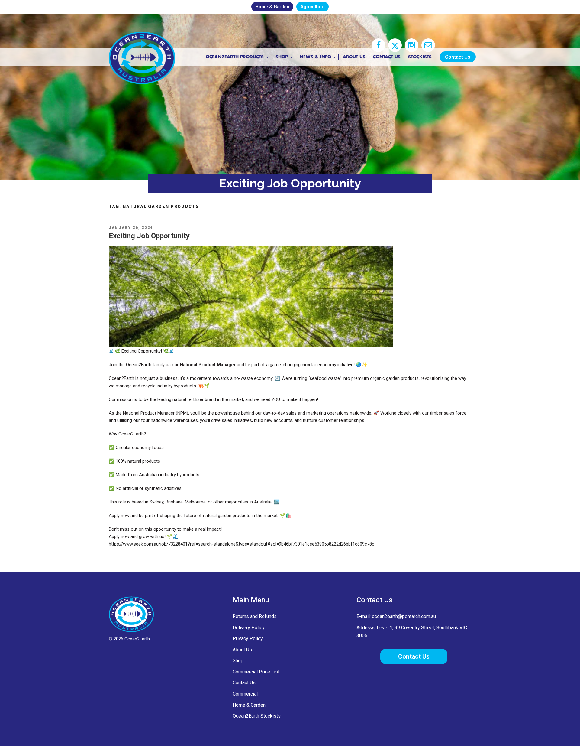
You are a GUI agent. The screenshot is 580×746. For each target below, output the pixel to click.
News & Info (315, 57)
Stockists (420, 57)
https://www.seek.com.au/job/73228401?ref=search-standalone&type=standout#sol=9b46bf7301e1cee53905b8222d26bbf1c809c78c (241, 544)
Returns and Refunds (255, 616)
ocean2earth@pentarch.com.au (404, 616)
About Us (354, 57)
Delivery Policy (249, 627)
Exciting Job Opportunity (149, 236)
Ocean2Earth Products (235, 57)
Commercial (245, 694)
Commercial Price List (256, 672)
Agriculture (312, 6)
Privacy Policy (248, 638)
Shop (282, 57)
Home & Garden (272, 6)
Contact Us (387, 57)
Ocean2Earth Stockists (257, 716)
